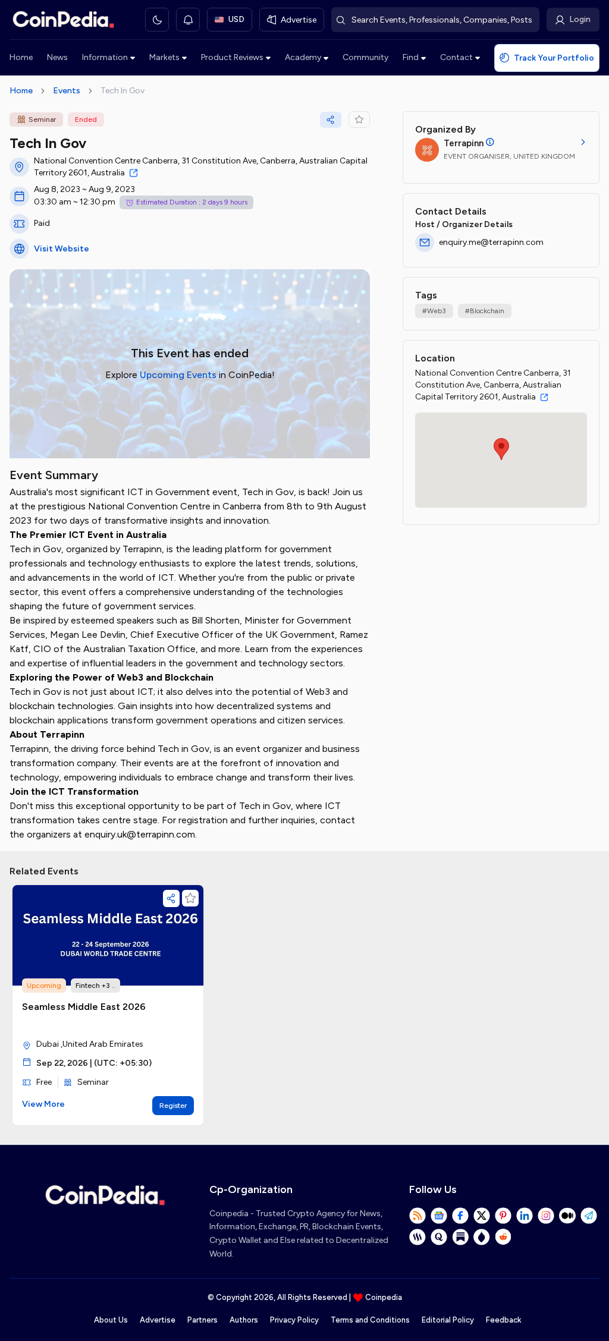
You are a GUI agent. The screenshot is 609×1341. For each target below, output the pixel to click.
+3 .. (108, 985)
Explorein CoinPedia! (190, 374)
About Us (111, 1319)
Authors (244, 1319)
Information (105, 57)
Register (173, 1105)
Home (21, 57)
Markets (164, 57)
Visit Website (61, 249)
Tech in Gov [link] (123, 91)
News (57, 57)
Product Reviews (232, 57)
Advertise (157, 1319)
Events (66, 91)
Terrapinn (464, 143)
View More (43, 1104)
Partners (202, 1319)
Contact (456, 57)
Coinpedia (383, 1297)
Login (580, 19)
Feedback (503, 1319)
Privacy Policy (294, 1319)
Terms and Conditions (370, 1319)
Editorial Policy (448, 1319)
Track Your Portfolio (554, 58)
